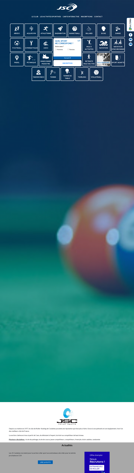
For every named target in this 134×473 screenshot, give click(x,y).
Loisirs (57, 29)
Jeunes (30, 44)
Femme (72, 49)
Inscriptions (86, 16)
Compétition (60, 27)
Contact (98, 16)
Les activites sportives (50, 16)
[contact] (130, 39)
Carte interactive (71, 16)
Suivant (67, 58)
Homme (60, 49)
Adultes (31, 41)
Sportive (103, 41)
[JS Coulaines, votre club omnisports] (67, 7)
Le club (35, 16)
